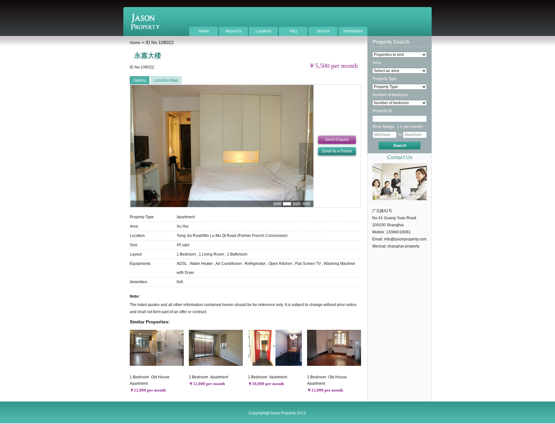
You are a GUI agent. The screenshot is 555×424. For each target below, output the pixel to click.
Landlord (263, 31)
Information (353, 31)
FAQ (293, 31)
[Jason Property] (145, 28)
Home (203, 31)
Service (323, 31)
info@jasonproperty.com (405, 239)
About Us (233, 31)
